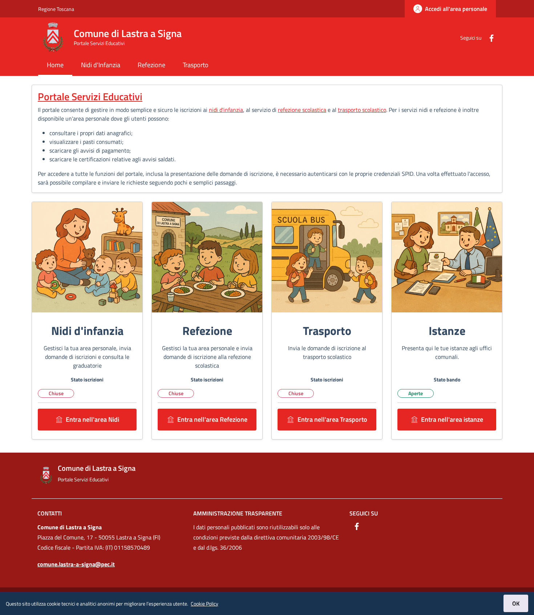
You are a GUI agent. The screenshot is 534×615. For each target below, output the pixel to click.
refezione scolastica (302, 109)
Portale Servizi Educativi (90, 96)
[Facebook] (488, 37)
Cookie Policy (204, 603)
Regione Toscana (56, 9)
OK (515, 603)
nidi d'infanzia (226, 109)
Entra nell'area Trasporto (332, 419)
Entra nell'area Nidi (92, 419)
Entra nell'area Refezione (212, 419)
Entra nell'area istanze (452, 419)
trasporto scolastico (362, 109)
